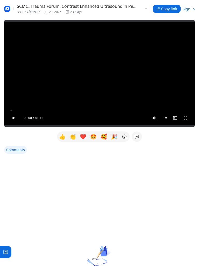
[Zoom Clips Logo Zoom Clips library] (7, 9)
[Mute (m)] (154, 118)
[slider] (99, 110)
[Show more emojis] (124, 136)
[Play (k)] (13, 118)
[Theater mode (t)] (175, 118)
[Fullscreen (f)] (185, 118)
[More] (147, 9)
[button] (74, 12)
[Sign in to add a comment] (137, 136)
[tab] (15, 150)
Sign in (189, 8)
